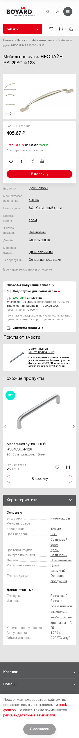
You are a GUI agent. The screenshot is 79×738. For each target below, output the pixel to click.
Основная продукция (45, 260)
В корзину (39, 174)
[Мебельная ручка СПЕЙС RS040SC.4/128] (39, 438)
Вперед (74, 426)
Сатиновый (37, 232)
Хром (33, 220)
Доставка (19, 298)
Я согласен (39, 729)
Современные (39, 240)
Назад (5, 426)
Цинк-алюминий (41, 252)
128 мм (34, 200)
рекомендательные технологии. (29, 715)
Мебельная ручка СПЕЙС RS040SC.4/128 (27, 447)
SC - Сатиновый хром (45, 208)
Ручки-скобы (38, 188)
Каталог (13, 28)
